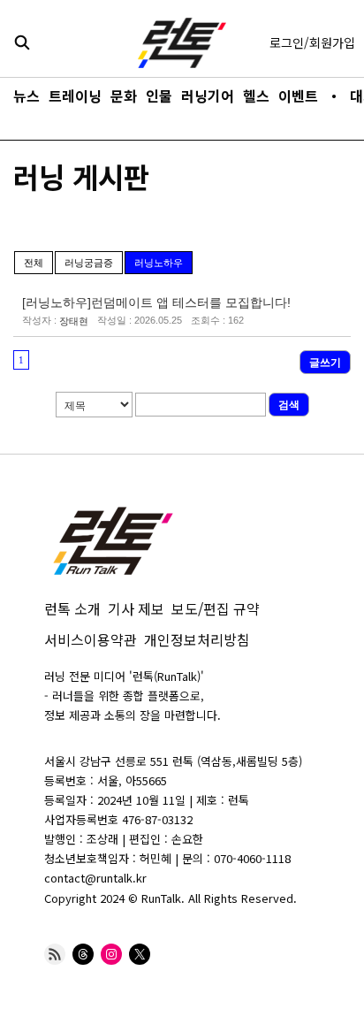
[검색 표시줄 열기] (22, 41)
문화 (123, 95)
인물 (159, 95)
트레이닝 (75, 95)
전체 (33, 262)
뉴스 (26, 95)
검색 (289, 405)
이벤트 (298, 95)
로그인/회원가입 (312, 42)
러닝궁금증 (88, 262)
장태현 (73, 321)
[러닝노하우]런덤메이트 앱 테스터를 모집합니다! (156, 302)
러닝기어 (207, 95)
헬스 (256, 95)
